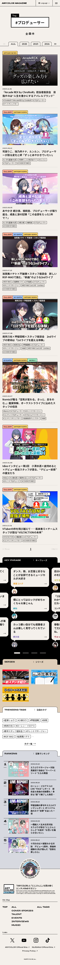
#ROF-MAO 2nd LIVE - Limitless (33, 285)
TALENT (8, 112)
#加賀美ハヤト (18, 282)
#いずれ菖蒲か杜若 (9, 159)
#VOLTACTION (8, 537)
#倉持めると (23, 478)
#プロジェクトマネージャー (34, 415)
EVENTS (18, 234)
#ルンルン (42, 159)
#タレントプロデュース (11, 481)
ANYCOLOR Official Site (16, 947)
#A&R (24, 348)
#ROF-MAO (7, 282)
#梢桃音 (29, 222)
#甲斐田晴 (26, 345)
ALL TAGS (43, 907)
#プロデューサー (39, 100)
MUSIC (32, 360)
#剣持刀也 (16, 345)
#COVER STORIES (23, 163)
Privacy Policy (29, 951)
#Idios (5, 478)
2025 (35, 44)
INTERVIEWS (10, 53)
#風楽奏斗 (19, 537)
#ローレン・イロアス (25, 725)
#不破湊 (28, 282)
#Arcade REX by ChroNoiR (22, 100)
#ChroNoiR (7, 100)
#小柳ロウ (22, 720)
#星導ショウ (9, 720)
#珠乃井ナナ (32, 159)
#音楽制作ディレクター (31, 418)
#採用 (44, 720)
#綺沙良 (21, 222)
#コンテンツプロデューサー (13, 415)
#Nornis (6, 411)
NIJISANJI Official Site (42, 947)
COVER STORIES (22, 911)
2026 (24, 44)
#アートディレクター (10, 104)
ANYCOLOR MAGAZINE (14, 3)
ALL (13, 44)
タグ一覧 (28, 743)
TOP (5, 907)
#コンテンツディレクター (12, 418)
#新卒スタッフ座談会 (13, 731)
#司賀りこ (22, 159)
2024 (46, 44)
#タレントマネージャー (11, 285)
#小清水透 (13, 478)
